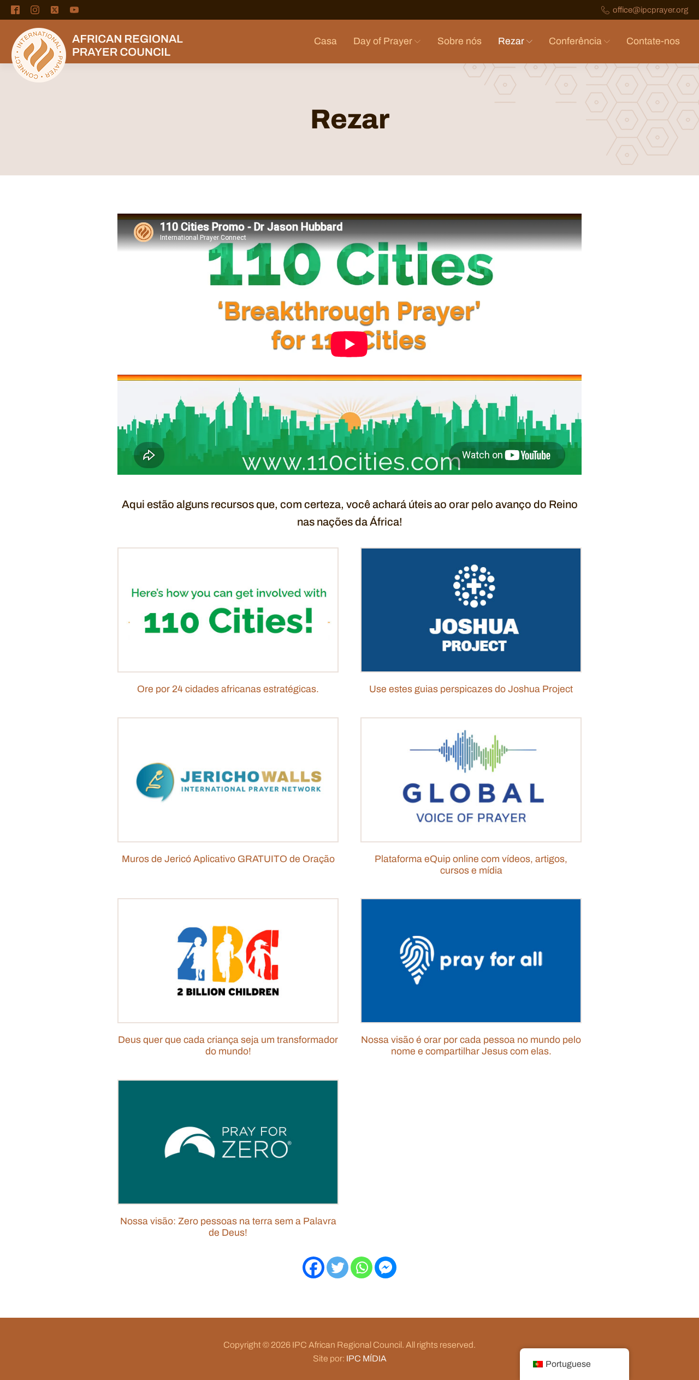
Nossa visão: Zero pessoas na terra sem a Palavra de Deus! (228, 1227)
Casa (325, 41)
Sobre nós (459, 41)
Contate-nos (653, 41)
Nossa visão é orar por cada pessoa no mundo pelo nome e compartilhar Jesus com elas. (471, 1046)
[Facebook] (313, 1267)
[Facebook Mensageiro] (385, 1267)
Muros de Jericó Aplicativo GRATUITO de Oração (228, 859)
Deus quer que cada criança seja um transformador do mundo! (228, 1046)
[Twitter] (337, 1267)
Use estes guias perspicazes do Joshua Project (471, 689)
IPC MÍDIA (366, 1358)
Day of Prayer (382, 41)
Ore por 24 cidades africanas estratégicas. (228, 689)
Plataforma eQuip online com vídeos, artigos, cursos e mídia (471, 865)
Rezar (511, 41)
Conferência (575, 41)
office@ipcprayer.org (650, 10)
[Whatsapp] (361, 1267)
